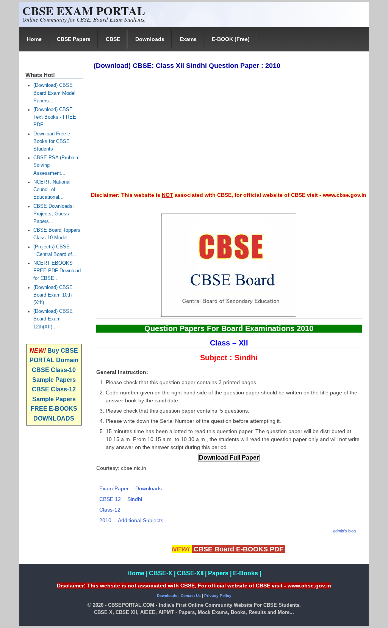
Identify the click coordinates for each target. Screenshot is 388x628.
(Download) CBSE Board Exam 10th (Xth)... (53, 295)
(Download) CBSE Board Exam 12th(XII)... (53, 319)
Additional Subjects (140, 520)
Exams (188, 39)
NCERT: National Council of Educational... (51, 189)
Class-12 (109, 510)
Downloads (149, 39)
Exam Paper (114, 488)
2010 (105, 520)
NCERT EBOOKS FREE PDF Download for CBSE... (57, 271)
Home (34, 39)
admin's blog (344, 531)
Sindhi (134, 499)
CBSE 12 (110, 499)
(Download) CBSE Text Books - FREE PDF (54, 117)
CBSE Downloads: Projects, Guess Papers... (53, 214)
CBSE (113, 39)
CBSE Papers (74, 39)
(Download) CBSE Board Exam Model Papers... (54, 93)
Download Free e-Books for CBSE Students (52, 141)
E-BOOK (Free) (231, 39)
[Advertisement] (229, 136)
